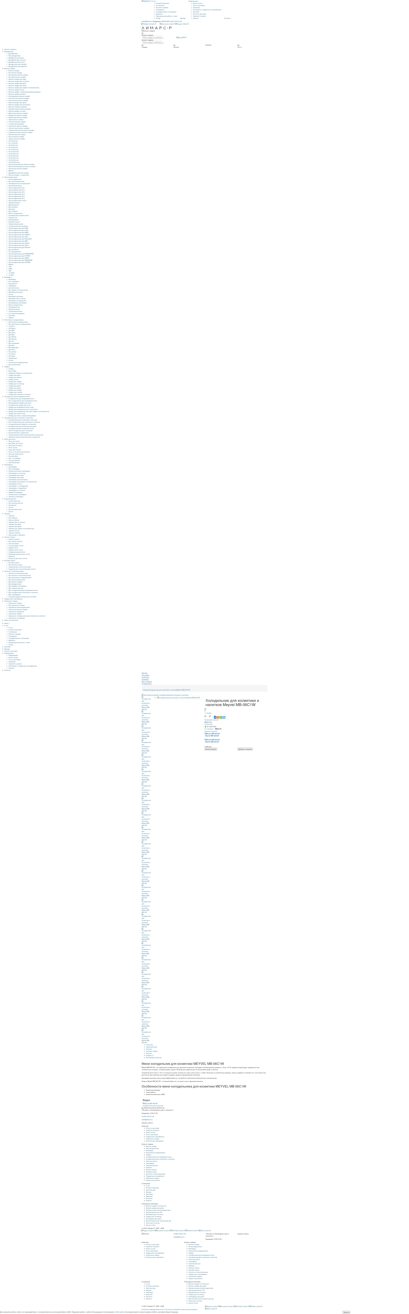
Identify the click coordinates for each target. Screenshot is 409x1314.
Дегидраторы (8, 51)
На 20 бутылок (14, 154)
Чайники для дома (15, 526)
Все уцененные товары (17, 605)
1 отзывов (207, 713)
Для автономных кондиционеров (20, 577)
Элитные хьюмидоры (16, 496)
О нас (154, 1)
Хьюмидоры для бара (16, 475)
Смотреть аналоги (210, 731)
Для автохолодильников (17, 580)
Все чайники (13, 518)
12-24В (11, 275)
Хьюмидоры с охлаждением (18, 486)
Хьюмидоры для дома (16, 477)
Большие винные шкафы (17, 77)
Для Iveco (12, 332)
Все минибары (14, 281)
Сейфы (6, 367)
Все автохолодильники (16, 181)
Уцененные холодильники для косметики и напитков (27, 616)
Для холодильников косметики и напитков (23, 592)
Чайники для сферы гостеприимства (21, 528)
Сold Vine (12, 315)
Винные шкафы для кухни (18, 85)
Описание (149, 1045)
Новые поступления (11, 620)
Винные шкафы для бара (17, 79)
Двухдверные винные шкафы (19, 173)
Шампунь (12, 556)
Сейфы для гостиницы (16, 384)
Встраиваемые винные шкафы (19, 96)
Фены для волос (10, 439)
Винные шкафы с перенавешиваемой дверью (25, 92)
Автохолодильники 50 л (17, 196)
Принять (346, 1312)
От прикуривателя (15, 251)
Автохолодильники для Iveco (19, 230)
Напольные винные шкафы (18, 168)
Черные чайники (14, 533)
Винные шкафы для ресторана (19, 105)
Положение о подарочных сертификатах (207, 10)
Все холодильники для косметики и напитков (24, 422)
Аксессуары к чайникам (17, 535)
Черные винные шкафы (17, 139)
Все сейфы (12, 371)
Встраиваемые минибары (18, 303)
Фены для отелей (15, 450)
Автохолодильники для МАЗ (18, 237)
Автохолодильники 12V (154, 1212)
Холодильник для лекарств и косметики (22, 424)
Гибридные (12, 286)
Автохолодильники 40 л (17, 194)
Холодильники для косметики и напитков (18, 418)
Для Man (12, 335)
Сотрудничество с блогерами (166, 12)
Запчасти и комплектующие (14, 571)
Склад (158, 18)
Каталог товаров (10, 49)
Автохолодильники (10, 177)
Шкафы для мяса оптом (17, 413)
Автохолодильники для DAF (18, 241)
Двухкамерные (14, 205)
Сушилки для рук (10, 499)
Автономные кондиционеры (14, 320)
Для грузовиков (14, 343)
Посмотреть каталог (211, 720)
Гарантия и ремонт (199, 16)
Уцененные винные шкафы (18, 126)
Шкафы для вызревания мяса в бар (21, 407)
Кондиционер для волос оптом (19, 554)
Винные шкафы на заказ (17, 111)
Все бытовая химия (15, 565)
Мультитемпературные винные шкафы (22, 166)
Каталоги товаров (162, 7)
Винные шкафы (9, 68)
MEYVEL (145, 673)
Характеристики (151, 1047)
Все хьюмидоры (14, 469)
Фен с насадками (15, 458)
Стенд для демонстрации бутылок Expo (22, 597)
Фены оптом (13, 447)
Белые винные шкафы (16, 136)
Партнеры (196, 7)
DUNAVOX (145, 680)
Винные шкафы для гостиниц (19, 81)
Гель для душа (14, 543)
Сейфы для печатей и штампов (20, 394)
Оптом (11, 294)
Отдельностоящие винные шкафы (20, 132)
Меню (6, 623)
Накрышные (13, 358)
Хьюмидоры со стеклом (17, 490)
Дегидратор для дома (16, 58)
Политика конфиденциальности (153, 1309)
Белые (11, 511)
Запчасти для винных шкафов (19, 128)
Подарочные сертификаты (13, 599)
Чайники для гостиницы (17, 522)
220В (10, 269)
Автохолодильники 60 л (17, 198)
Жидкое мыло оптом (16, 550)
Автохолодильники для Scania (19, 243)
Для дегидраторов (15, 584)
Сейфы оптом (13, 379)
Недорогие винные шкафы (18, 115)
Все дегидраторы (15, 56)
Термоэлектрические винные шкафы (21, 130)
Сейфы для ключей (15, 392)
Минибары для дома (16, 296)
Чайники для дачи (15, 524)
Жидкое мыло (13, 548)
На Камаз (12, 356)
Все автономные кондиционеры (20, 324)
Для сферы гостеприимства (18, 290)
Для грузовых (13, 207)
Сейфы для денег (15, 388)
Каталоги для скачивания (155, 1141)
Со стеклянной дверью (16, 313)
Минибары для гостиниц (17, 298)
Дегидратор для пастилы (17, 60)
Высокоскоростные (15, 509)
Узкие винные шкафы (16, 119)
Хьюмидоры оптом (15, 484)
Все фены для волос (16, 443)
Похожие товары (152, 1051)
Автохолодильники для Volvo (19, 245)
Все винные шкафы (15, 73)
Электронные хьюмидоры (18, 494)
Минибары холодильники (17, 300)
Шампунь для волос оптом (18, 558)
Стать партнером (199, 5)
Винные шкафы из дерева (18, 107)
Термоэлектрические (16, 224)
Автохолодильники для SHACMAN (20, 260)
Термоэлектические (15, 311)
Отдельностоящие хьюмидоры (19, 471)
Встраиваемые (14, 220)
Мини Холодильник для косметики (20, 430)
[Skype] (224, 717)
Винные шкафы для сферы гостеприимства (24, 87)
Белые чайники (14, 520)
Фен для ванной (14, 460)
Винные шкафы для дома (17, 102)
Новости (196, 18)
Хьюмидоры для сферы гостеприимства (23, 482)
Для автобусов (14, 249)
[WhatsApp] (221, 717)
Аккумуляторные (14, 202)
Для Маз (11, 345)
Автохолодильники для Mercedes (20, 239)
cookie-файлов (120, 1312)
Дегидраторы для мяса (17, 62)
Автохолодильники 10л (16, 188)
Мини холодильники (16, 305)
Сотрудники (160, 10)
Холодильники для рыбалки (18, 226)
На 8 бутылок (13, 145)
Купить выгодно (210, 749)
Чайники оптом (14, 531)
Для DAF (11, 330)
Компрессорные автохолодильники (158, 1210)
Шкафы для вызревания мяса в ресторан (23, 409)
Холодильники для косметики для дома (22, 426)
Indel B (11, 318)
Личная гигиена (9, 537)
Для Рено (12, 349)
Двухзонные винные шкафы (18, 113)
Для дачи (12, 209)
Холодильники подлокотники (19, 215)
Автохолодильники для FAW (18, 228)
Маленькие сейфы (15, 381)
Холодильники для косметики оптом (21, 428)
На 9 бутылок (13, 147)
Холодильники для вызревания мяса (17, 396)
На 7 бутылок (13, 143)
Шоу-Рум (196, 12)
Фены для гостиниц (15, 445)
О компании (160, 5)
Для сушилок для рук (16, 588)
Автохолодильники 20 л (17, 190)
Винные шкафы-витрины (17, 94)
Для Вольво (13, 339)
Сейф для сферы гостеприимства (20, 373)
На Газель (12, 354)
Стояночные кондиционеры (18, 362)
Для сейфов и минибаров (17, 586)
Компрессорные (14, 222)
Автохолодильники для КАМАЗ (19, 234)
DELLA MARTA (147, 682)
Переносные (13, 217)
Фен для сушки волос (16, 454)
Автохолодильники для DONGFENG (21, 254)
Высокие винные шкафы (17, 134)
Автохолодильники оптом (17, 200)
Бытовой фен (13, 456)
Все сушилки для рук (16, 503)
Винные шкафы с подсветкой (19, 175)
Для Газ (11, 341)
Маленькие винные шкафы (18, 117)
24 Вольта (12, 328)
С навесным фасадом (16, 124)
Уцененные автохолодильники (19, 607)
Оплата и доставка (199, 14)
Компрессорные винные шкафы (20, 109)
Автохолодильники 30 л (17, 192)
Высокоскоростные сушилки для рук (158, 1221)
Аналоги (149, 1053)
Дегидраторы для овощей (18, 64)
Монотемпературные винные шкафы (21, 164)
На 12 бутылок (14, 149)
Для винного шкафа (15, 582)
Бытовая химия (9, 560)
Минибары (8, 277)
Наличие (149, 1049)
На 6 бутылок (13, 141)
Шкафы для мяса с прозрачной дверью (22, 415)
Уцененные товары (11, 601)
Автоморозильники (15, 185)
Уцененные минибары (16, 611)
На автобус (12, 352)
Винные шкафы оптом (16, 90)
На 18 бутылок (14, 151)
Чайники (7, 513)
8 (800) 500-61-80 (175, 21)
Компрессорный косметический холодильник (24, 437)
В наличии (211, 726)
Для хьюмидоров (14, 594)
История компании (162, 3)
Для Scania (12, 337)
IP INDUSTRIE (146, 684)
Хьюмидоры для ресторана (18, 479)
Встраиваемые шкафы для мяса (20, 403)
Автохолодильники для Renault (19, 247)
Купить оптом (197, 3)
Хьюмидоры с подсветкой (17, 488)
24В (10, 271)
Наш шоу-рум (150, 1190)
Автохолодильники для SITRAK (19, 262)
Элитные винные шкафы (17, 122)
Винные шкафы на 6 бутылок (156, 1206)
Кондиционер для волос (17, 552)
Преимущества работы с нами (166, 16)
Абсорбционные (14, 307)
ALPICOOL (145, 677)
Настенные (12, 505)
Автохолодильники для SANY (19, 258)
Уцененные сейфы (15, 614)
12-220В (11, 273)
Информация (13, 655)
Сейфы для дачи (14, 375)
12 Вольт (12, 326)
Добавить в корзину (245, 749)
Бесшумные (13, 283)
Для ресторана (14, 288)
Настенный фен (14, 462)
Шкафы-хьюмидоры (15, 492)
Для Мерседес (14, 347)
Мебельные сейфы (15, 390)
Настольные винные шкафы (18, 100)
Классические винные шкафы (19, 98)
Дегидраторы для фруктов (18, 66)
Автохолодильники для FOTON (19, 256)
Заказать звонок (147, 1123)
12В (10, 266)
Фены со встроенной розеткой (19, 452)
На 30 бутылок (14, 158)
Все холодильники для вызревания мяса (23, 401)
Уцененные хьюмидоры (17, 618)
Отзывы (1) (150, 1055)
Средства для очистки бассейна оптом (22, 569)
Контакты (227, 18)
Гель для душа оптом (16, 545)
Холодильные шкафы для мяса (19, 405)
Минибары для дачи (16, 292)
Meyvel (11, 171)
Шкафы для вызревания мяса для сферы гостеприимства (29, 411)
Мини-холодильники (16, 213)
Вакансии (159, 14)
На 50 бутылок (14, 160)
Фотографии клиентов (153, 1057)
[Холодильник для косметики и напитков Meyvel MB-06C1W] (146, 703)
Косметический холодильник (18, 433)
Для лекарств (13, 211)
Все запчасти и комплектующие (20, 575)
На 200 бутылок (14, 162)
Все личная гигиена (15, 541)
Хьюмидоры (8, 464)
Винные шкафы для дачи (17, 83)
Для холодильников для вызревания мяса (23, 590)
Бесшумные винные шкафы (18, 75)
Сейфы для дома (15, 386)
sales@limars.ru (147, 21)
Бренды (183, 18)
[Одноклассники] (218, 717)
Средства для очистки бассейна (20, 567)
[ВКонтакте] (215, 717)
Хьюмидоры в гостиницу (17, 473)
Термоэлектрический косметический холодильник (26, 435)
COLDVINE (145, 675)
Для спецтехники (14, 364)
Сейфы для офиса (15, 377)
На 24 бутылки (14, 156)
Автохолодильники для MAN (18, 232)
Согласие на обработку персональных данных (181, 1309)
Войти (184, 37)
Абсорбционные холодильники (19, 183)
